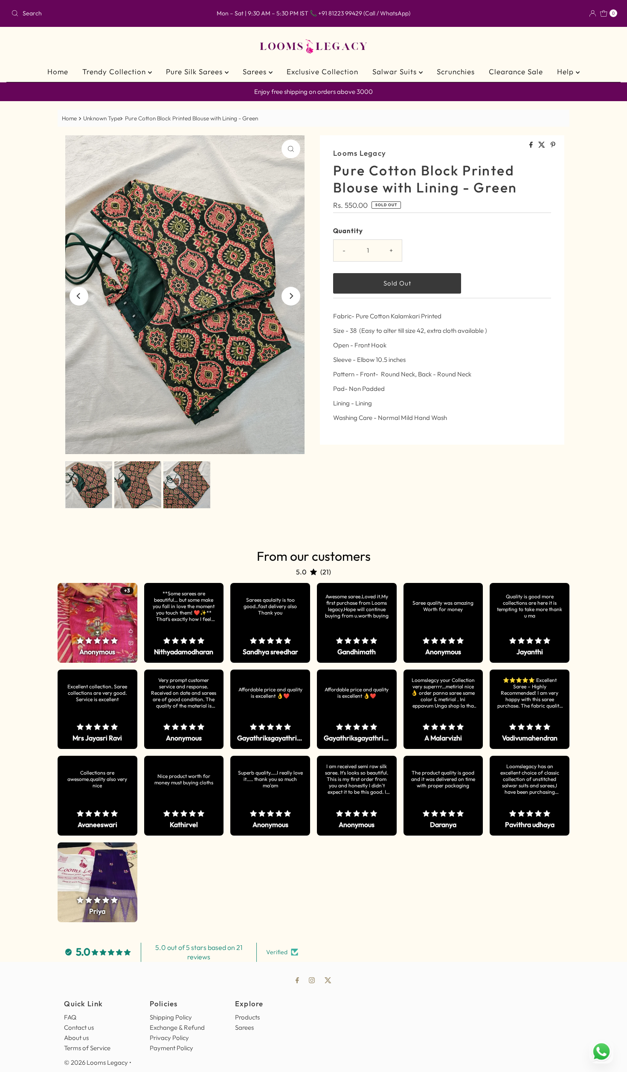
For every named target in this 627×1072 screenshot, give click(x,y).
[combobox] (107, 13)
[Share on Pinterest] (553, 145)
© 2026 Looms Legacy (96, 1062)
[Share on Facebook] (531, 145)
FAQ (70, 1017)
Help (566, 71)
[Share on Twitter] (542, 145)
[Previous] (79, 296)
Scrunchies (456, 71)
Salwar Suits (395, 71)
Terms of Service (87, 1048)
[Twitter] (328, 980)
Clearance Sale (516, 71)
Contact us (79, 1027)
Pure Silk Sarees (195, 71)
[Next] (291, 296)
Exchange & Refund (177, 1027)
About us (76, 1038)
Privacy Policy (169, 1038)
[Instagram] (312, 980)
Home (57, 71)
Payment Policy (171, 1048)
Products (247, 1017)
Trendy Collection (115, 71)
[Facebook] (297, 980)
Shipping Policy (171, 1017)
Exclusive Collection (322, 71)
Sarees (256, 71)
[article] (97, 623)
